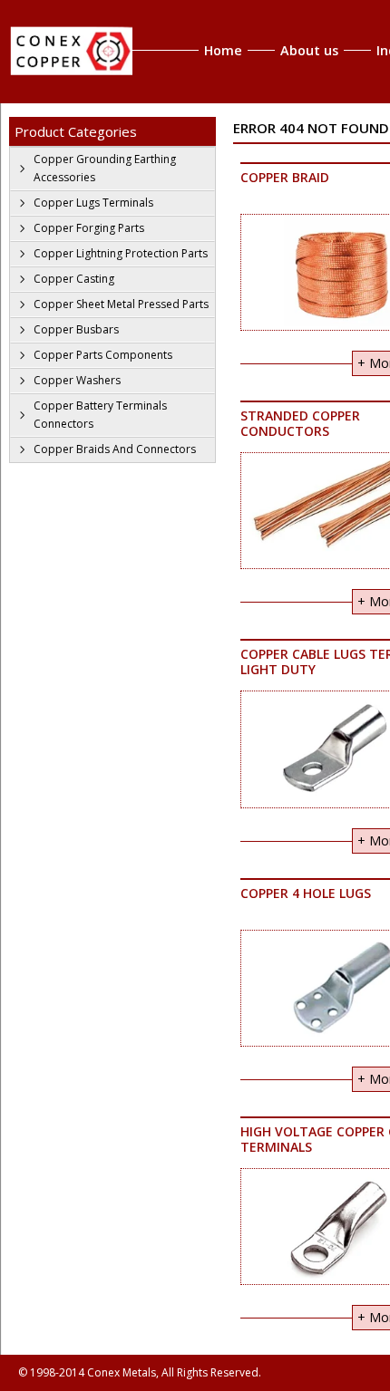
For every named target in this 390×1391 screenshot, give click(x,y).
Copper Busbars (76, 329)
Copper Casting (74, 278)
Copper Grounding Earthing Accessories (105, 168)
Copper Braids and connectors (115, 449)
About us (309, 50)
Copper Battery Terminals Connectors (100, 414)
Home (223, 50)
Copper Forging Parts (89, 228)
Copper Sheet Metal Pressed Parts (121, 304)
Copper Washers (77, 380)
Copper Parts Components (103, 354)
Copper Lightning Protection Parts (121, 253)
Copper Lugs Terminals (93, 202)
